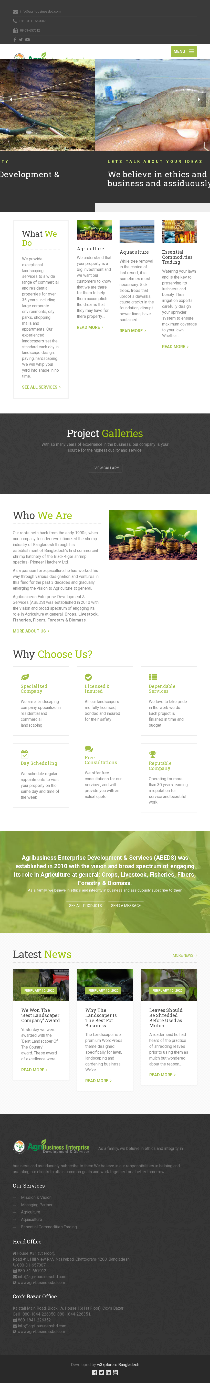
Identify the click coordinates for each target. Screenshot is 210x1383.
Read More (32, 1061)
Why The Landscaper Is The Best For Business (101, 1009)
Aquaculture (134, 243)
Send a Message (126, 897)
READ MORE (88, 318)
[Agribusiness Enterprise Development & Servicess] (51, 50)
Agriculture (90, 240)
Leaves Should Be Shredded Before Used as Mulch (166, 1009)
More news (183, 947)
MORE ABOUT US (29, 622)
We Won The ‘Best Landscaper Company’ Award (40, 1006)
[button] (11, 100)
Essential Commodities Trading (177, 248)
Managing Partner (36, 1196)
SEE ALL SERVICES (39, 378)
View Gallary (106, 459)
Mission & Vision (36, 1188)
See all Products (85, 897)
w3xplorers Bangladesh (118, 1356)
